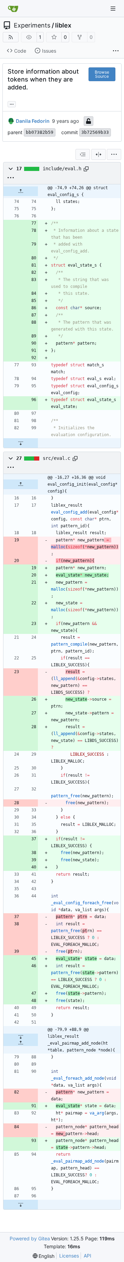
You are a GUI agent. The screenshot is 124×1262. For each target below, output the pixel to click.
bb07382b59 (39, 132)
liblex (63, 25)
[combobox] (82, 154)
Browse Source (102, 74)
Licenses (69, 1256)
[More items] (115, 51)
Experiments (32, 25)
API (87, 1256)
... (12, 103)
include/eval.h (62, 168)
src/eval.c (56, 458)
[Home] (13, 8)
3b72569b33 (95, 132)
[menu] (114, 154)
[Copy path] (86, 169)
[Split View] (98, 154)
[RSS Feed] (11, 37)
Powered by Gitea (30, 1238)
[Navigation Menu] (114, 8)
